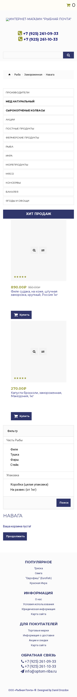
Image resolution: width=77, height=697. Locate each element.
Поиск (64, 502)
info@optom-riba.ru (40, 671)
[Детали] (34, 250)
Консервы (13, 182)
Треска (38, 568)
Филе (14, 449)
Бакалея (12, 191)
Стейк (14, 465)
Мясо (10, 173)
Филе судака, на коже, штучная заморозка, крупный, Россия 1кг (34, 293)
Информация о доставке (38, 635)
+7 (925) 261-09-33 (40, 661)
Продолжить (15, 536)
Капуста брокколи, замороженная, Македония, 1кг (36, 394)
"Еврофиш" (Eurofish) (38, 578)
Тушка (14, 454)
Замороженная (33, 74)
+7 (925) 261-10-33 (40, 666)
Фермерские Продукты (22, 137)
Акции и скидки (38, 640)
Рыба (17, 74)
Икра (9, 155)
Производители (17, 92)
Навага (50, 74)
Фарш (14, 460)
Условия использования (38, 604)
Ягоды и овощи (17, 200)
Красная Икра (38, 583)
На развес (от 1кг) (23, 489)
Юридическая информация (38, 609)
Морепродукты (17, 164)
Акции (10, 119)
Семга (38, 573)
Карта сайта (38, 614)
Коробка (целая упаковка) (29, 484)
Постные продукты (20, 128)
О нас (38, 599)
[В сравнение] (43, 250)
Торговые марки (38, 630)
